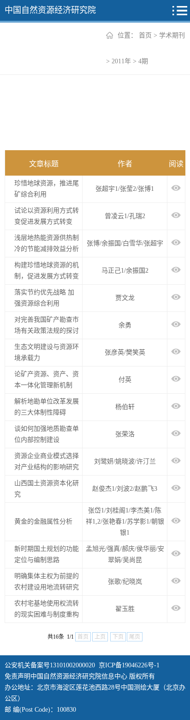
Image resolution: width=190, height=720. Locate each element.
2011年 (121, 61)
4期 (143, 61)
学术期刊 (172, 35)
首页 (145, 35)
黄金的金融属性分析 (43, 521)
